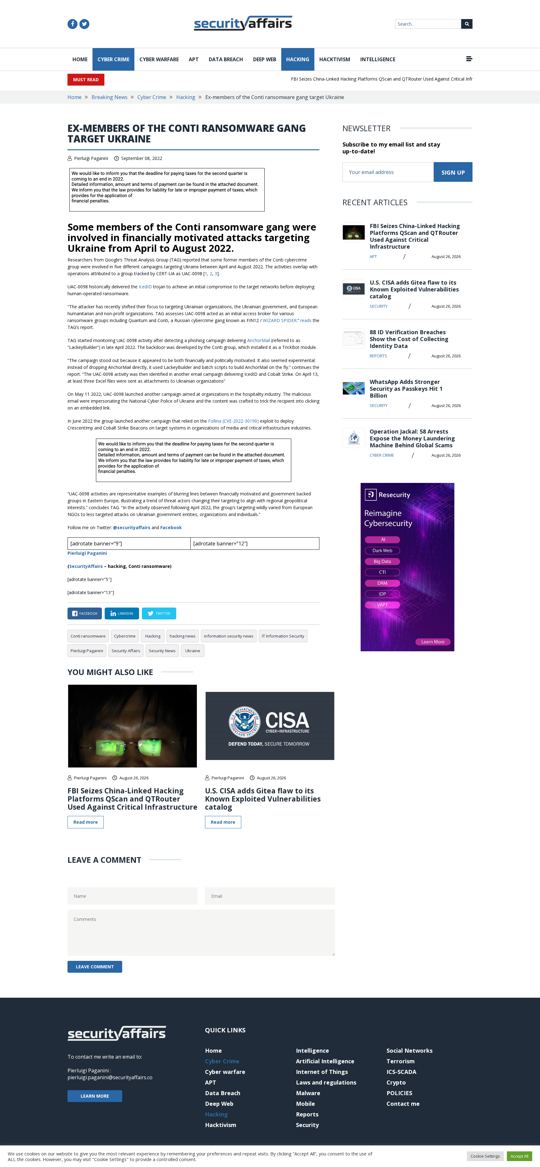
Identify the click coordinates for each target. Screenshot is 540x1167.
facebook (88, 613)
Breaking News (110, 97)
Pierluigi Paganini (91, 158)
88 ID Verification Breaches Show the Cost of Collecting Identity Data (409, 339)
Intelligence (377, 59)
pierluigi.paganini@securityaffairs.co (110, 1077)
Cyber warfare (159, 59)
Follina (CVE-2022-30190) (233, 421)
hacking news (183, 636)
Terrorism (401, 1061)
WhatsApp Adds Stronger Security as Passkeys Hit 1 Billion (406, 388)
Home (80, 59)
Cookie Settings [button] (485, 1156)
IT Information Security (283, 636)
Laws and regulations (326, 1082)
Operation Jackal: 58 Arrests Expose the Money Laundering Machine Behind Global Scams (412, 438)
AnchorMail (258, 340)
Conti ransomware (88, 636)
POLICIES (399, 1093)
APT (194, 59)
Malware (308, 1093)
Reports (378, 356)
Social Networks (409, 1050)
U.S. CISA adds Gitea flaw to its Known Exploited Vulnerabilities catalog (263, 799)
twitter (163, 613)
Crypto (396, 1082)
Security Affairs (126, 650)
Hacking (297, 59)
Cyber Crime (113, 59)
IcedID (145, 287)
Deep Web (264, 59)
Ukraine (192, 650)
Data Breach (226, 59)
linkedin (125, 613)
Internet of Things (322, 1071)
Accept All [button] (519, 1156)
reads (306, 320)
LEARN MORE (95, 1096)
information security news (228, 636)
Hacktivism (334, 59)
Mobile (305, 1103)
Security (379, 306)
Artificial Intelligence (325, 1061)
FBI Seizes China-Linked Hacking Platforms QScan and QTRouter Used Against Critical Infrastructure (379, 79)
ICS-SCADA (401, 1071)
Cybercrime (125, 636)
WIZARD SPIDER (280, 320)
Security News (162, 650)
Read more (85, 822)
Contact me (403, 1103)
